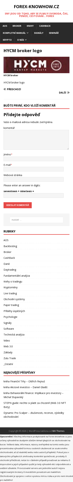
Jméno (7, 154)
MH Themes (58, 431)
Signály (38, 32)
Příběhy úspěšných (14, 311)
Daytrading (10, 269)
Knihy (30, 25)
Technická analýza (14, 334)
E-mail (7, 164)
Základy (8, 352)
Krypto (7, 39)
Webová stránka (13, 175)
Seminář (54, 32)
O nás (20, 39)
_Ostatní (8, 364)
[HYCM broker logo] (36, 71)
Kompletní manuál (14, 32)
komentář (9, 128)
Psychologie (10, 317)
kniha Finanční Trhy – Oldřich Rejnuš (24, 381)
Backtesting (10, 246)
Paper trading (11, 305)
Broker (17, 25)
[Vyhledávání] (36, 220)
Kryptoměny (11, 287)
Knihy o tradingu (13, 281)
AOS (5, 25)
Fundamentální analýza (17, 275)
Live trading (10, 293)
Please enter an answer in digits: (22, 185)
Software (9, 328)
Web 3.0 (8, 346)
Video (7, 340)
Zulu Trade (10, 358)
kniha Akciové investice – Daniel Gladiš (25, 387)
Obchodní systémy (14, 299)
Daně (7, 263)
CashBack (44, 25)
